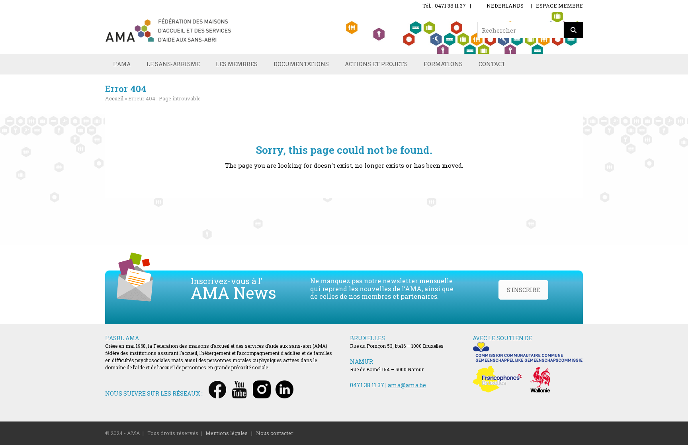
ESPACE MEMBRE (559, 5)
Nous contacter (274, 433)
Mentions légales (226, 433)
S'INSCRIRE (523, 290)
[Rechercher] (573, 30)
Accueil (114, 98)
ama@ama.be (407, 385)
